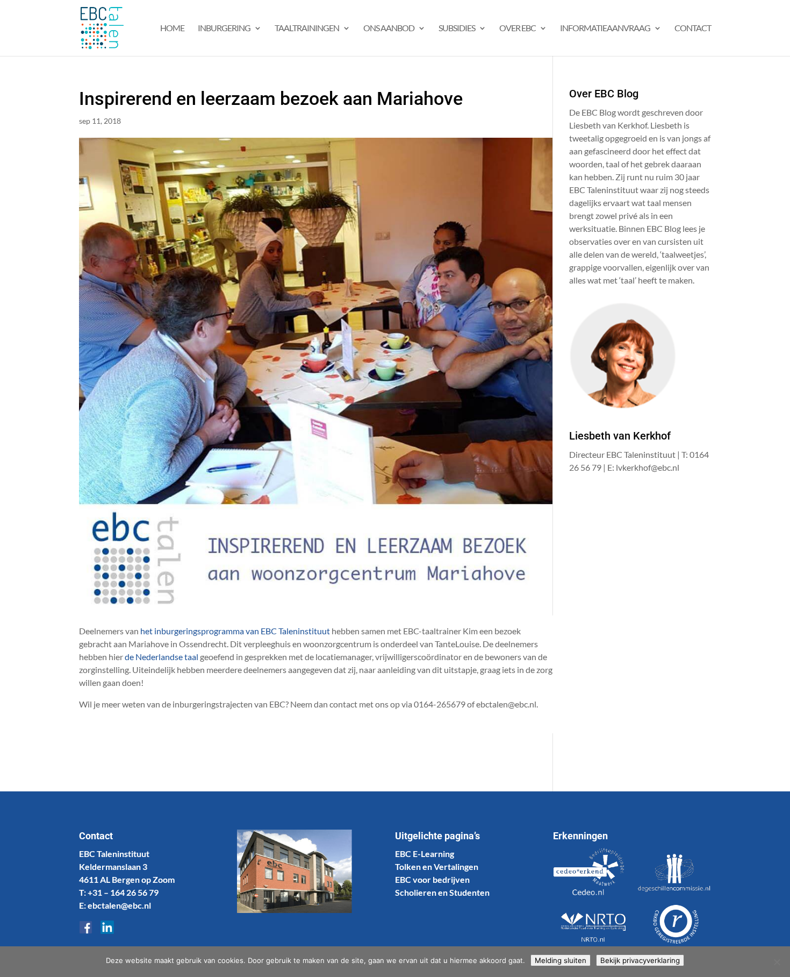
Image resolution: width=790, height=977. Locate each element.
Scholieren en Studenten (442, 892)
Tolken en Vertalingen (436, 866)
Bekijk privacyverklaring (640, 960)
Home (172, 28)
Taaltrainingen (307, 28)
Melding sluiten (560, 960)
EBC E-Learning (424, 853)
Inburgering (224, 28)
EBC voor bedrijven (432, 879)
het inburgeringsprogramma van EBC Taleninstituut (235, 631)
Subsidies (457, 28)
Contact (692, 28)
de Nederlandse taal (161, 657)
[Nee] (776, 962)
